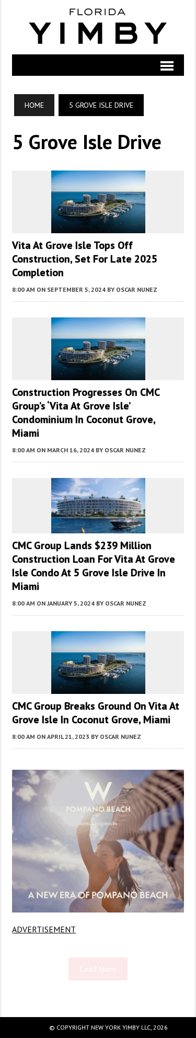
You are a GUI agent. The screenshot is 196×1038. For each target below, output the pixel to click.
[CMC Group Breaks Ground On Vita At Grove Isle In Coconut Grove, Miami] (98, 686)
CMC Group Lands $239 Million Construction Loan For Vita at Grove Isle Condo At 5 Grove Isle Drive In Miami (93, 566)
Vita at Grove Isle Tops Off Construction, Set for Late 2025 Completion (84, 258)
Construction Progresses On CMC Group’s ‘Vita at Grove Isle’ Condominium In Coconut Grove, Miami (85, 412)
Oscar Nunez (136, 289)
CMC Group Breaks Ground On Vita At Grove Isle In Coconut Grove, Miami (95, 712)
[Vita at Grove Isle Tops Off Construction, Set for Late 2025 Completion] (98, 226)
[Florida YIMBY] (97, 27)
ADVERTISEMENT (44, 929)
